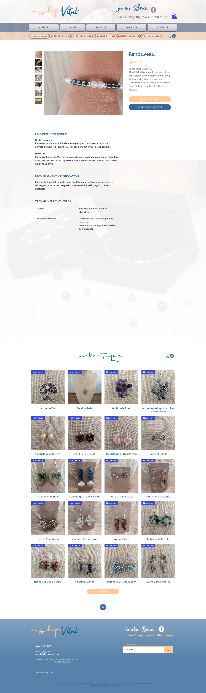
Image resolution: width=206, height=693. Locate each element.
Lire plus (133, 89)
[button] (174, 16)
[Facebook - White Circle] (161, 629)
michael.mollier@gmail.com (66, 659)
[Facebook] (153, 10)
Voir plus (103, 591)
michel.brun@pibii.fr (62, 662)
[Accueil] (103, 607)
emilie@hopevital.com (47, 654)
